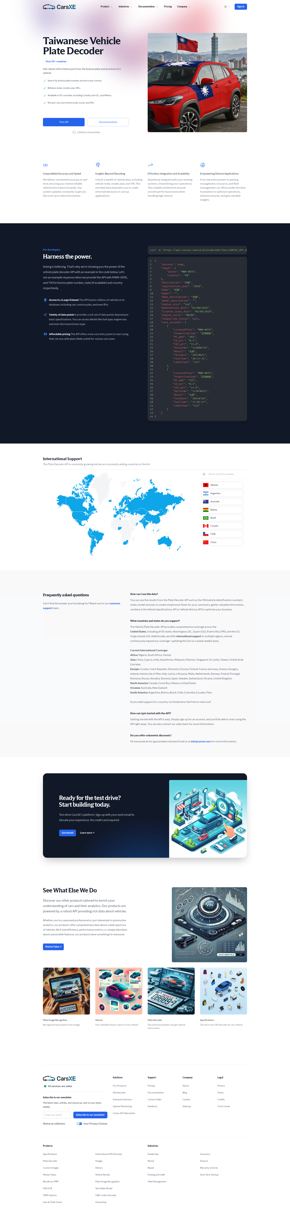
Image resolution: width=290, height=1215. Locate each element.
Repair (151, 1168)
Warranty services (209, 1168)
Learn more (87, 833)
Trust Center (224, 1106)
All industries (119, 1093)
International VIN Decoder (108, 1154)
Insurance (205, 1154)
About (186, 1086)
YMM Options (50, 1195)
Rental (151, 1161)
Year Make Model (103, 1188)
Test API (63, 122)
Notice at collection (54, 1123)
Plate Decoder (50, 1161)
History (99, 1168)
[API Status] (75, 1086)
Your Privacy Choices (95, 1123)
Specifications (50, 1154)
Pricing (168, 7)
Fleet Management (157, 1181)
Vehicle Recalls (102, 1175)
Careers (186, 1099)
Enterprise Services (122, 1099)
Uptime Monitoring (122, 1106)
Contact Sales (154, 1099)
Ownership (100, 1202)
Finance (204, 1161)
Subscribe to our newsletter (90, 1115)
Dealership (153, 1154)
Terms (221, 1093)
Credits (221, 1099)
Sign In (240, 7)
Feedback (152, 1106)
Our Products (120, 1086)
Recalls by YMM (50, 1181)
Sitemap (187, 1106)
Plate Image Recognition (107, 1181)
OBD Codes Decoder (105, 1195)
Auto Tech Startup (209, 1175)
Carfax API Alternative (124, 1113)
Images (99, 1161)
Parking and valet (156, 1175)
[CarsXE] (59, 6)
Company (182, 7)
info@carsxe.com (201, 741)
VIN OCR (47, 1188)
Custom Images (51, 1168)
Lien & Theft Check (52, 1202)
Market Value (53, 947)
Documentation (108, 122)
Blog (185, 1093)
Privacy (221, 1086)
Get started (67, 833)
